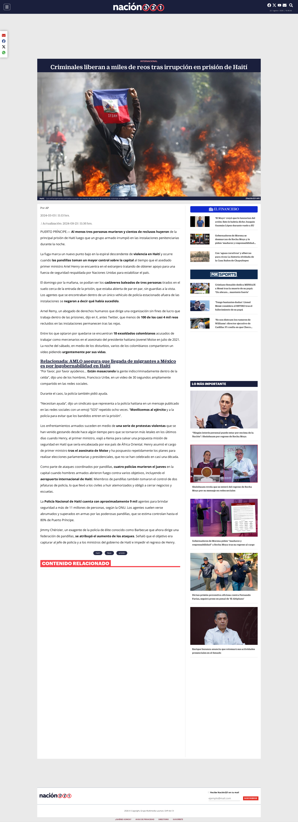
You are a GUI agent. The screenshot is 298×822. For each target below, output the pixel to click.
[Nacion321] (138, 7)
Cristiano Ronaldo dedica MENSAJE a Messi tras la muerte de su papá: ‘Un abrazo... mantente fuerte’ (235, 288)
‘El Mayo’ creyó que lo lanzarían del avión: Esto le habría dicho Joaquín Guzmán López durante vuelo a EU (235, 222)
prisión (122, 553)
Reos (109, 553)
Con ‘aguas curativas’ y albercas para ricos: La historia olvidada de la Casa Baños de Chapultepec (234, 257)
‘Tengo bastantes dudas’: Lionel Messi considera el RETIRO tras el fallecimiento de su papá (233, 306)
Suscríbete (178, 819)
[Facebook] (269, 5)
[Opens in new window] (199, 221)
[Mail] (285, 5)
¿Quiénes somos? (123, 819)
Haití (98, 553)
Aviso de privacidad (144, 819)
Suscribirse (250, 798)
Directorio (163, 819)
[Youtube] (280, 5)
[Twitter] (275, 5)
